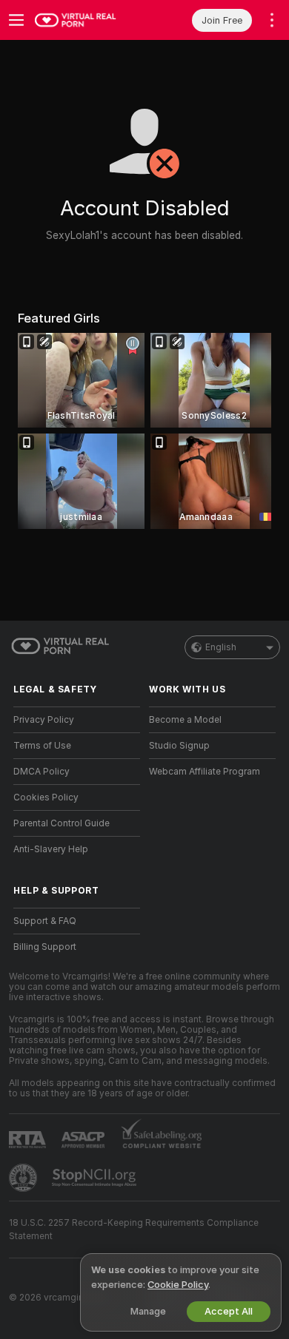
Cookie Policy (177, 1284)
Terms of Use (42, 746)
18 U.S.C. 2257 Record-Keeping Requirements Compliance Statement (134, 1229)
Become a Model (185, 720)
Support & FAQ (44, 921)
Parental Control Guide (61, 823)
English (220, 647)
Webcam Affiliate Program (204, 771)
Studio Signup (179, 746)
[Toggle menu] (16, 20)
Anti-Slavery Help (50, 849)
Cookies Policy (46, 797)
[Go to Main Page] (88, 20)
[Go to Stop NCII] (95, 1178)
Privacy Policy (43, 720)
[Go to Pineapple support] (24, 1178)
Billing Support (44, 947)
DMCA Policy (41, 771)
